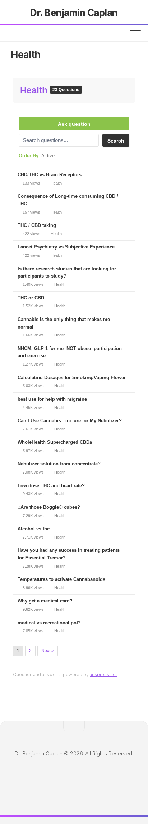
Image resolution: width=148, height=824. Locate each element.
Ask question (74, 124)
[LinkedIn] (52, 776)
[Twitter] (42, 776)
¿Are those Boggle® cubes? (49, 507)
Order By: (37, 155)
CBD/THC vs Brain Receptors (50, 174)
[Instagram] (63, 776)
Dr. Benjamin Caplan (74, 12)
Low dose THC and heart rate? (51, 485)
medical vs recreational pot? (49, 622)
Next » (47, 650)
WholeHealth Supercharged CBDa (55, 442)
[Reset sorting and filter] (64, 157)
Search (115, 141)
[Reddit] (74, 776)
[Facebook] (96, 776)
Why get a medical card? (45, 601)
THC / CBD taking (37, 225)
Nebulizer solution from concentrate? (59, 463)
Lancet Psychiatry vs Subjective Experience (66, 247)
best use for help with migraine (52, 399)
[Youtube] (85, 776)
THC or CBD (31, 298)
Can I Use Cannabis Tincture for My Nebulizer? (70, 420)
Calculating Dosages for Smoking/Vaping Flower (72, 377)
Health (35, 90)
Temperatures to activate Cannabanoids (61, 579)
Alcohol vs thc (34, 528)
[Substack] (106, 776)
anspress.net (103, 674)
